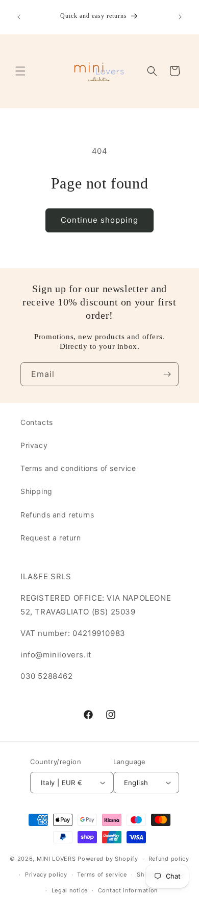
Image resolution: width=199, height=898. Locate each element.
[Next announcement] (180, 17)
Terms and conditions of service (78, 468)
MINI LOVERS (57, 858)
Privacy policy (46, 874)
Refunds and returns (57, 514)
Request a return (50, 537)
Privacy (33, 445)
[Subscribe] (167, 374)
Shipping (36, 491)
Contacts (36, 422)
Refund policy (168, 858)
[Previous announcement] (19, 17)
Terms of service (102, 874)
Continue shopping (99, 220)
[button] (20, 71)
